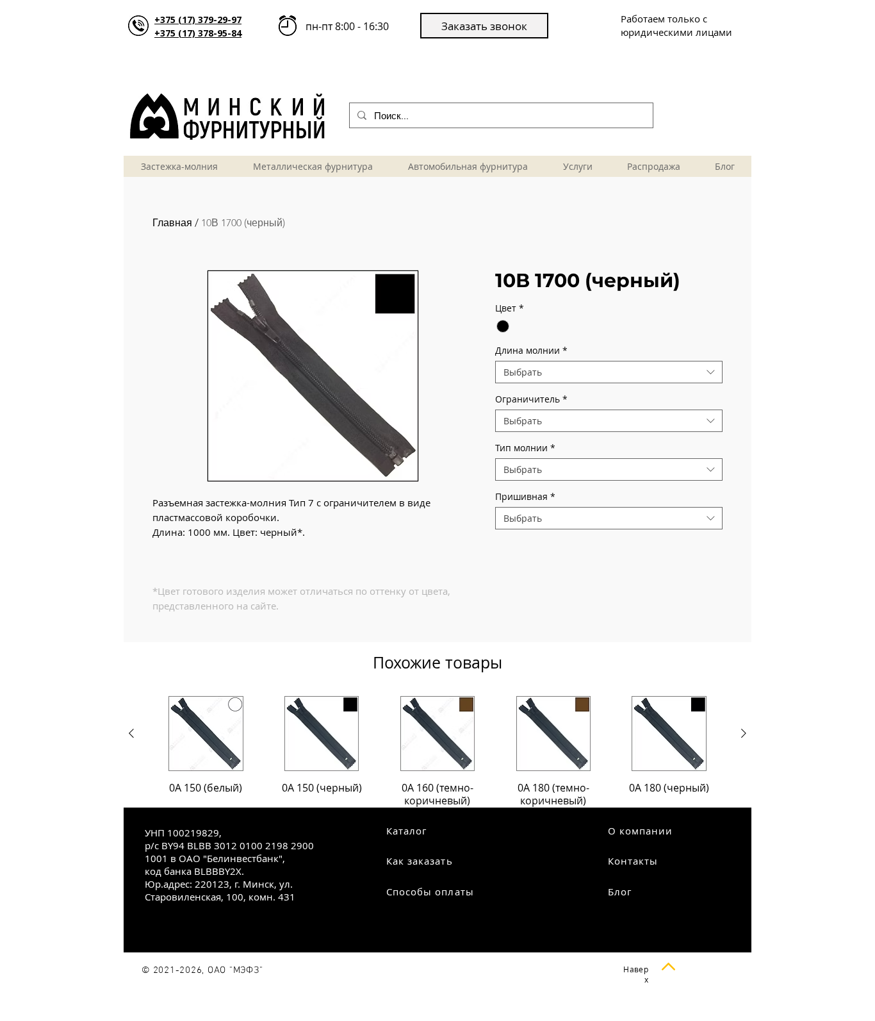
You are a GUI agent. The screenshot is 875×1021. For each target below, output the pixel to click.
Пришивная (525, 496)
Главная (172, 223)
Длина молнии (531, 350)
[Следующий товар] (743, 733)
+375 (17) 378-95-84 (197, 33)
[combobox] (609, 372)
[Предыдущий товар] (131, 733)
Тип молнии (525, 447)
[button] (484, 25)
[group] (437, 751)
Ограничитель (531, 399)
